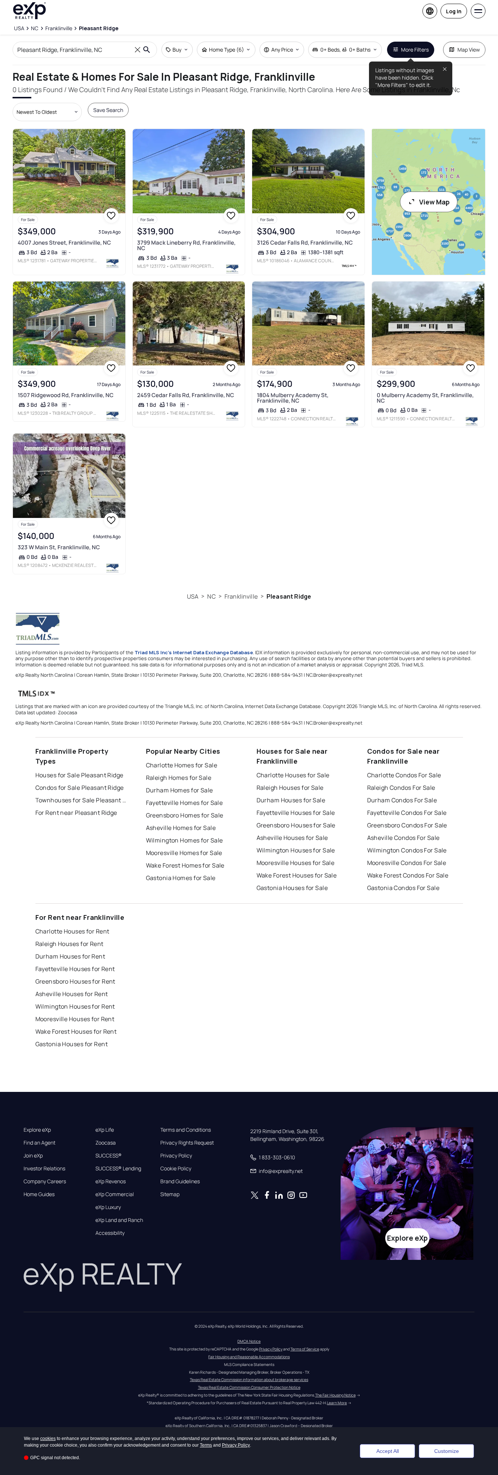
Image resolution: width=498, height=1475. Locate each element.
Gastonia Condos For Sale (403, 888)
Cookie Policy (175, 1168)
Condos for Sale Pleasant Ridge (79, 788)
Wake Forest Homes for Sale (185, 865)
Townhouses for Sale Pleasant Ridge (81, 800)
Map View (468, 49)
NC (211, 596)
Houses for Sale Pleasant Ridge (79, 775)
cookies (48, 1438)
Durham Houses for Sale (291, 800)
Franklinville (241, 596)
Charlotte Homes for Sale (181, 765)
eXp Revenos (110, 1181)
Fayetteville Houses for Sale (296, 813)
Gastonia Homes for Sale (181, 878)
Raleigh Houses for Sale (290, 788)
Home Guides (39, 1194)
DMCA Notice (249, 1341)
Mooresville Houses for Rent (75, 1019)
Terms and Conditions (185, 1129)
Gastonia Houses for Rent (71, 1044)
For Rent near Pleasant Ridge (76, 813)
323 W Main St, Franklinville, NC (59, 547)
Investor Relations (44, 1168)
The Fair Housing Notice (335, 1395)
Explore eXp (37, 1129)
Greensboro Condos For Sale (407, 825)
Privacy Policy (176, 1155)
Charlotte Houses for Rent (72, 931)
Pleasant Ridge (289, 596)
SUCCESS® (108, 1155)
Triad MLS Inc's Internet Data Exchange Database (194, 652)
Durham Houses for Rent (70, 956)
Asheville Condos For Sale (403, 838)
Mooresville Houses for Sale (296, 863)
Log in (454, 11)
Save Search (108, 109)
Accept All (387, 1451)
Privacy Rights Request (187, 1142)
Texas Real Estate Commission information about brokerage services (249, 1379)
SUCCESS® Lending (118, 1168)
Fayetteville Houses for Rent (75, 969)
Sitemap (170, 1194)
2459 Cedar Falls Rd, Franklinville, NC (185, 395)
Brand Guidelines (180, 1181)
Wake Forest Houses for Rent (76, 1031)
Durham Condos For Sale (402, 800)
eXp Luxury (108, 1207)
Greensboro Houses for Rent (75, 981)
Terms (206, 1445)
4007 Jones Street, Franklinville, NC (64, 242)
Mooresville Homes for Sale (184, 853)
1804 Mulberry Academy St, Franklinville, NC (292, 397)
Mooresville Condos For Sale (406, 863)
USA (192, 596)
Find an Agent (39, 1142)
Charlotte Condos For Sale (404, 775)
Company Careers (45, 1181)
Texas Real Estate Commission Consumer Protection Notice (249, 1387)
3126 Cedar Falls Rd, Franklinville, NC (305, 242)
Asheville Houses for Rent (71, 994)
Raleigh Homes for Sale (179, 778)
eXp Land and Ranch (119, 1220)
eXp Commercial (114, 1194)
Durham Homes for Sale (179, 790)
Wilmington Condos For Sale (407, 850)
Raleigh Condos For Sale (401, 788)
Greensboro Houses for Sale (296, 825)
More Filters (415, 49)
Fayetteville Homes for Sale (184, 803)
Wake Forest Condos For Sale (408, 875)
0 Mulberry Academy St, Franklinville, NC (425, 397)
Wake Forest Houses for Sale (297, 875)
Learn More (337, 1402)
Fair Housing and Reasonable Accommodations (249, 1356)
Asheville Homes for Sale (181, 828)
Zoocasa (105, 1142)
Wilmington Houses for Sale (296, 850)
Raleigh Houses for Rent (69, 944)
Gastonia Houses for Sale (292, 888)
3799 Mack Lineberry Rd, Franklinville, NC (186, 245)
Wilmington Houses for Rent (75, 1006)
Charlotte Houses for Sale (293, 775)
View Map (434, 201)
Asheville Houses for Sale (292, 838)
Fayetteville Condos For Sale (407, 813)
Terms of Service (304, 1349)
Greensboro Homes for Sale (184, 815)
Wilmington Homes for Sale (184, 840)
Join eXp (33, 1155)
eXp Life (104, 1129)
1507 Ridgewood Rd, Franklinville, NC (66, 395)
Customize (446, 1451)
